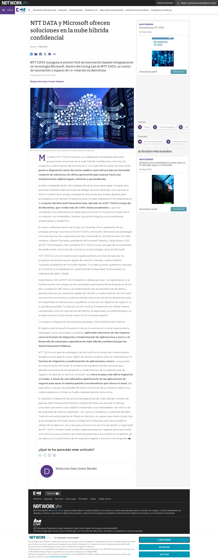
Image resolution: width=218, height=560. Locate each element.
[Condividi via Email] (36, 54)
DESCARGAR (179, 71)
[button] (7, 10)
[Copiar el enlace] (54, 54)
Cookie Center (104, 499)
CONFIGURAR (164, 539)
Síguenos (51, 493)
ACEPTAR (164, 554)
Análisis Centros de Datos (137, 10)
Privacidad (82, 499)
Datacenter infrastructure (111, 10)
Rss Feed (59, 499)
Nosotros (37, 499)
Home (33, 46)
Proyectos (62, 10)
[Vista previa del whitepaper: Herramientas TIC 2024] (163, 51)
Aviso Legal (71, 499)
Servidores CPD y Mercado (44, 10)
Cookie (93, 499)
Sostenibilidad (76, 10)
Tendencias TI (91, 10)
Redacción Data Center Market (47, 81)
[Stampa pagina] (50, 54)
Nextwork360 (57, 510)
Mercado (43, 46)
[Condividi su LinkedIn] (31, 54)
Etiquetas (48, 499)
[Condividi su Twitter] (45, 54)
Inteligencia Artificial (161, 10)
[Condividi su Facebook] (40, 54)
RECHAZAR (164, 547)
